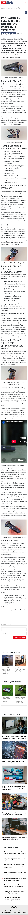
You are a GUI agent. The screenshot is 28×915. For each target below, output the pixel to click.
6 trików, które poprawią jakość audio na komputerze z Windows (14, 838)
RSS (5, 910)
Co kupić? (10, 7)
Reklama (20, 910)
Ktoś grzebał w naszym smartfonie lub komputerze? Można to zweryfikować (14, 737)
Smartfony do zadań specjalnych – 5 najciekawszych (13, 762)
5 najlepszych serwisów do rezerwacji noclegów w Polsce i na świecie (14, 813)
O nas (14, 912)
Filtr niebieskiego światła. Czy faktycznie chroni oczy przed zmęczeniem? (12, 899)
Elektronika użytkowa (17, 7)
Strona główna (4, 7)
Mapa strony (13, 910)
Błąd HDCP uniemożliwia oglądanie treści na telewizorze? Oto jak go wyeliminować (13, 787)
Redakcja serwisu (22, 912)
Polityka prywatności (6, 912)
